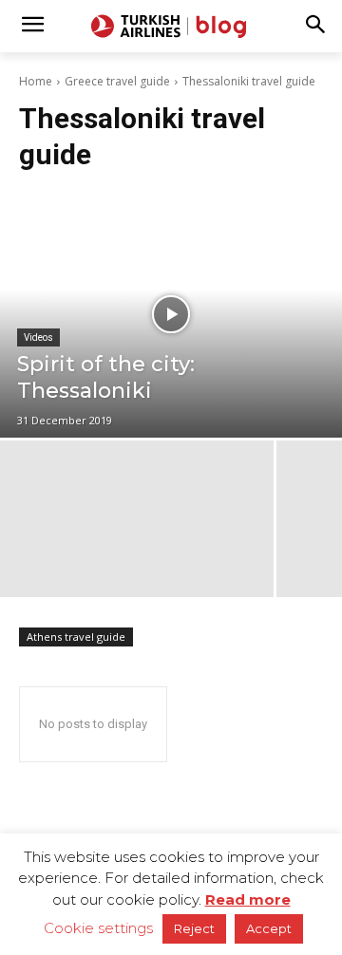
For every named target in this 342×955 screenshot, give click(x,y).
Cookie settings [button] (98, 928)
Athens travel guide (76, 636)
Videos (38, 337)
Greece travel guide (117, 81)
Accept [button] (269, 928)
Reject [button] (194, 928)
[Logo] (171, 26)
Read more (248, 899)
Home (35, 81)
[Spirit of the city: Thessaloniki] (171, 314)
